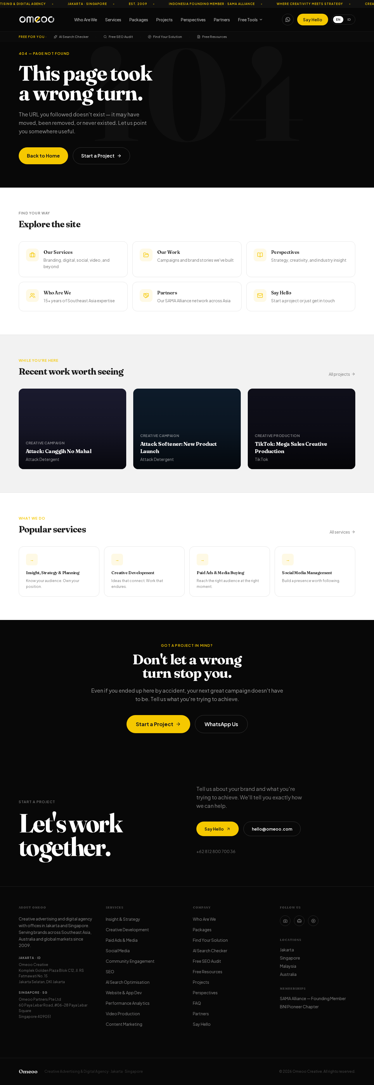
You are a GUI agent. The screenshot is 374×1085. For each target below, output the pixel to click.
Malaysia (288, 966)
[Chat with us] (288, 19)
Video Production (123, 1013)
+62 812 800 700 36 (216, 851)
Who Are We (85, 19)
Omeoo (28, 1071)
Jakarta (287, 949)
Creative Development (127, 929)
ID (349, 19)
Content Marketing (124, 1024)
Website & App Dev (124, 992)
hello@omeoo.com (272, 828)
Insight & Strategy (123, 919)
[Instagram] (285, 920)
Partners (222, 19)
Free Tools (248, 19)
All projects (339, 374)
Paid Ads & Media (122, 940)
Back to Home (43, 156)
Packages (138, 19)
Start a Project (98, 156)
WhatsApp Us (221, 724)
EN (338, 19)
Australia (288, 974)
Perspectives (193, 19)
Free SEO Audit (121, 37)
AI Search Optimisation (128, 982)
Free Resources (214, 37)
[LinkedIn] (299, 920)
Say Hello (312, 19)
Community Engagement (130, 961)
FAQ (197, 1003)
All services (340, 531)
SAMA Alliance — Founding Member (313, 998)
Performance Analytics (128, 1003)
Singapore (290, 957)
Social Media (118, 950)
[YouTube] (313, 920)
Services (113, 19)
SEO (110, 971)
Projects (164, 19)
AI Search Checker (74, 37)
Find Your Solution (167, 37)
